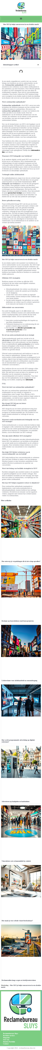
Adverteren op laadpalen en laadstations (15, 801)
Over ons (6, 1040)
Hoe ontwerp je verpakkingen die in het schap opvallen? (21, 561)
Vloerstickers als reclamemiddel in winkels (16, 861)
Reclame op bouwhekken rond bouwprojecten (18, 621)
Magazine (6, 1037)
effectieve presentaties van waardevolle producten (20, 329)
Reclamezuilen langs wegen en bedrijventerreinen (19, 980)
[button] (21, 18)
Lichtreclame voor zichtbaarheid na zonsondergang (19, 680)
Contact (6, 1044)
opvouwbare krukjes (15, 193)
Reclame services (9, 1035)
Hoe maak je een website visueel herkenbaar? (17, 921)
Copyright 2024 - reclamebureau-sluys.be (21, 1048)
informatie (29, 380)
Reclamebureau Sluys (10, 1033)
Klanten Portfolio (9, 1042)
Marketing (4, 985)
